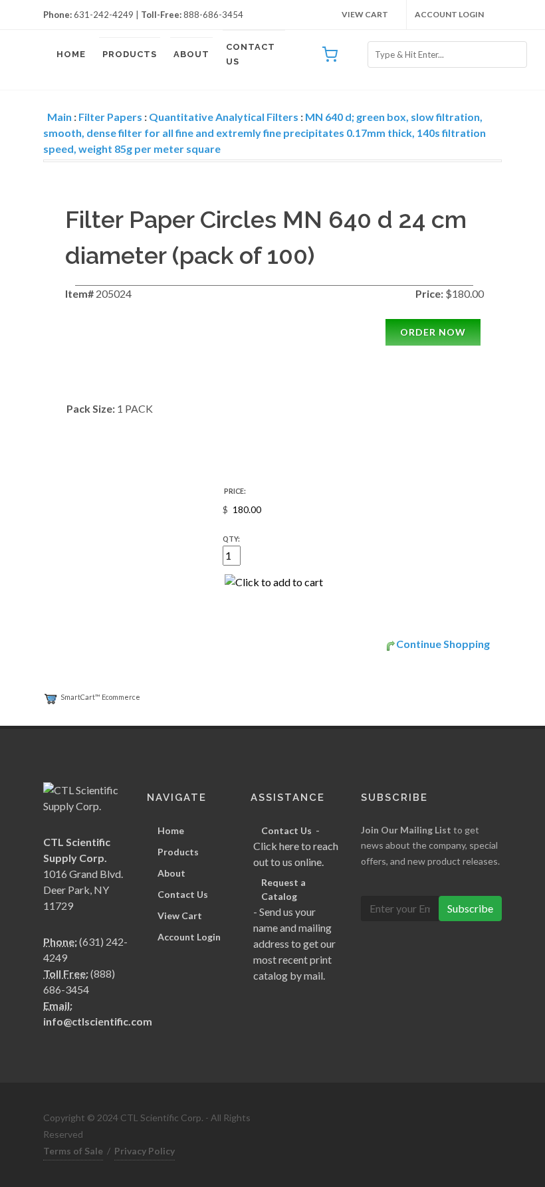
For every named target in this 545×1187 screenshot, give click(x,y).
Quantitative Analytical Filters (223, 116)
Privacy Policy (144, 1150)
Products (129, 54)
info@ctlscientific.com (97, 1021)
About (191, 54)
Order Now (433, 332)
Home (71, 54)
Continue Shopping (443, 643)
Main (59, 116)
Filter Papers (110, 116)
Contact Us (250, 54)
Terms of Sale (73, 1150)
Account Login (449, 14)
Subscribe (470, 908)
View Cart (365, 14)
